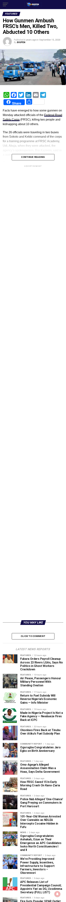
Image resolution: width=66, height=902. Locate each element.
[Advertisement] (33, 584)
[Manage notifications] (57, 894)
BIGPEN (21, 42)
